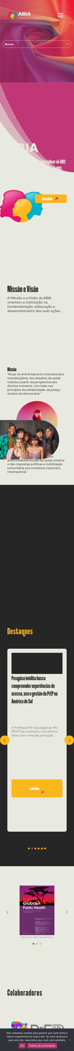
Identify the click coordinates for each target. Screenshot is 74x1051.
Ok (22, 1045)
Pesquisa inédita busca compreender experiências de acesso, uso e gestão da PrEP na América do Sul (34, 689)
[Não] (69, 1040)
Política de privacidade (42, 1045)
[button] (69, 740)
